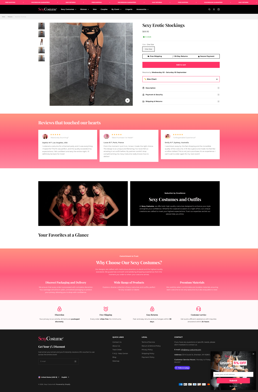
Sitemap (115, 361)
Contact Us (117, 342)
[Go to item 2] (41, 34)
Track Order (117, 350)
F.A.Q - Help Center (120, 353)
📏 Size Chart (150, 79)
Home (3, 16)
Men (95, 9)
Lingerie (128, 9)
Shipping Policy (148, 353)
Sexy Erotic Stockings (20, 16)
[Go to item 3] (41, 42)
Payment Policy (148, 357)
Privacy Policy (147, 350)
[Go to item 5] (41, 58)
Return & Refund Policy (151, 346)
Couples (104, 9)
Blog (114, 357)
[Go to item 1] (41, 26)
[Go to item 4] (41, 50)
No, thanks (233, 386)
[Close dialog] (253, 354)
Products (10, 16)
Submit (233, 380)
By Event (115, 9)
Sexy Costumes (67, 9)
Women (83, 9)
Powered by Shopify (63, 384)
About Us (116, 346)
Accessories (141, 9)
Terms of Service (148, 342)
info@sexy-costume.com (191, 350)
